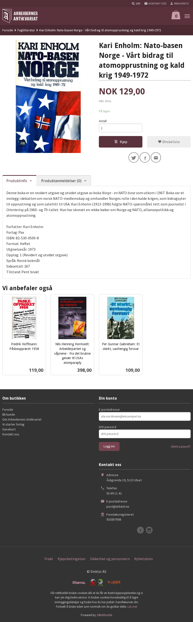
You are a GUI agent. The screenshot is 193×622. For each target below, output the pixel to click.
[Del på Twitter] (134, 157)
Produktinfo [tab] (16, 181)
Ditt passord (107, 427)
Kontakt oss (10, 434)
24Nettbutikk (104, 615)
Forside (7, 30)
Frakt (48, 558)
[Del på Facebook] (145, 157)
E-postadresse (109, 409)
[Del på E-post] (156, 157)
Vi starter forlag (13, 424)
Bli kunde (8, 414)
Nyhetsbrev (143, 558)
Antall (103, 121)
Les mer (132, 607)
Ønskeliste (171, 141)
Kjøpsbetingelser (72, 558)
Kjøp (123, 141)
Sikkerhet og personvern (110, 558)
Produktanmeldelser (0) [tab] (61, 181)
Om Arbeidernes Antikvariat (21, 419)
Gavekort (9, 429)
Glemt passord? (181, 447)
